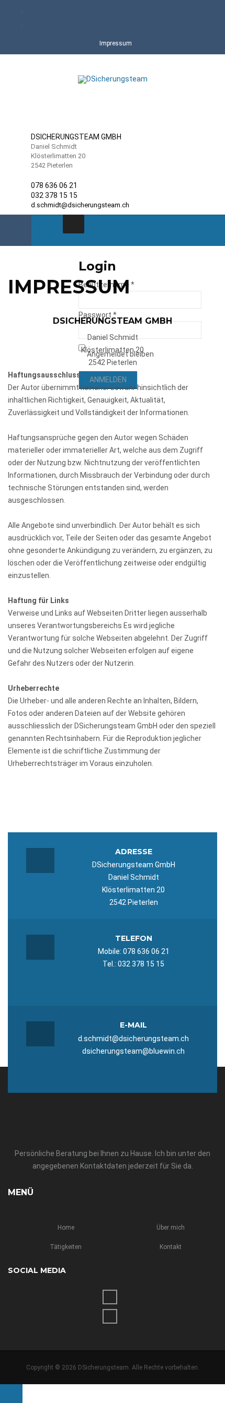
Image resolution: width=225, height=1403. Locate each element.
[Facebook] (119, 11)
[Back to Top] (11, 1393)
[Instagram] (119, 24)
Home (66, 1227)
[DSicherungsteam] (113, 79)
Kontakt (171, 1247)
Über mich (170, 1227)
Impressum (115, 43)
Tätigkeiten (66, 1247)
